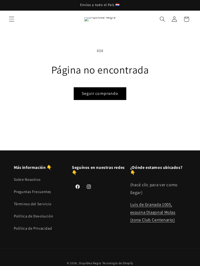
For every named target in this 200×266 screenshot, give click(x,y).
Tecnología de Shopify (117, 263)
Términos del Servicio (33, 203)
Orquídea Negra (90, 263)
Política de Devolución (33, 216)
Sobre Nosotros (27, 179)
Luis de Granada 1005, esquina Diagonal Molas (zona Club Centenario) (153, 212)
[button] (11, 19)
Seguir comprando (100, 93)
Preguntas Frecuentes (32, 191)
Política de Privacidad (33, 228)
